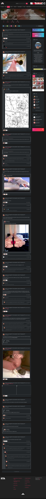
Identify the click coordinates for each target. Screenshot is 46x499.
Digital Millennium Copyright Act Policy (18, 478)
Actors (11, 6)
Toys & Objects (19, 6)
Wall (5, 6)
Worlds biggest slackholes (39, 119)
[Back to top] (44, 497)
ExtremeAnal (7, 340)
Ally (8, 461)
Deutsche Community (7, 134)
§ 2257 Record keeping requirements (17, 481)
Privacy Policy (15, 485)
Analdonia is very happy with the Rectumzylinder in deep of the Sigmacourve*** (15, 51)
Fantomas (6, 163)
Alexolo (37, 96)
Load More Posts (17, 471)
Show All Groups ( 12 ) (38, 125)
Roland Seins (37, 104)
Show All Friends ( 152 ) (38, 110)
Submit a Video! (28, 6)
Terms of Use (15, 483)
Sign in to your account (36, 30)
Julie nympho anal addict (9, 175)
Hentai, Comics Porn (7, 82)
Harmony (7, 209)
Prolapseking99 (37, 107)
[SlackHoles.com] (2, 3)
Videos (15, 6)
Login (41, 0)
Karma (26, 483)
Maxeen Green (8, 221)
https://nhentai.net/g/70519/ (7, 92)
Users (8, 6)
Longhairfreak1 (6, 297)
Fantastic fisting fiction (8, 147)
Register (44, 0)
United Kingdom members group (9, 383)
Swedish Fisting (37, 122)
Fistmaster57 (6, 283)
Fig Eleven (6, 41)
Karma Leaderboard (27, 485)
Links (14, 487)
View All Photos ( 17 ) (38, 90)
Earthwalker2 (7, 429)
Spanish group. (7, 308)
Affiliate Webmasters (28, 478)
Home (3, 6)
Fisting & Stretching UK (8, 348)
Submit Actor (27, 487)
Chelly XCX (37, 101)
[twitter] (39, 478)
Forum (24, 6)
